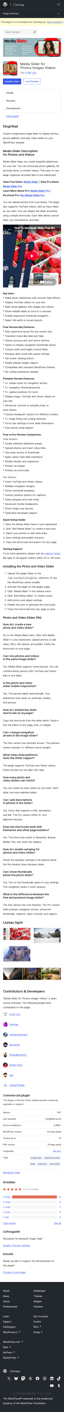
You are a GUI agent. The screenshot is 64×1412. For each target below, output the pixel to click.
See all (57, 1223)
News (6, 1296)
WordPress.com (13, 1341)
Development (13, 108)
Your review (9, 1223)
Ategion (37, 1301)
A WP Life (30, 72)
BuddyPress (11, 1357)
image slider (36, 1158)
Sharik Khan (15, 1065)
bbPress (9, 1352)
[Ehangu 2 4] (57, 931)
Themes (37, 1296)
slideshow (42, 1164)
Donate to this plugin (14, 1272)
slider (32, 1164)
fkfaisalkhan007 (18, 1054)
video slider (54, 1164)
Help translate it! (55, 22)
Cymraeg (15, 1371)
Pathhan (13, 1024)
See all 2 (57, 1151)
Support (7, 1321)
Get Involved (40, 1316)
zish (11, 1075)
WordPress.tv (12, 1332)
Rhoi (37, 1326)
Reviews (10, 100)
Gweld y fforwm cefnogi (16, 1245)
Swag (38, 1332)
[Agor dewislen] (59, 4)
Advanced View (11, 1172)
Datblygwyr (9, 1326)
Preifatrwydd (10, 1306)
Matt (7, 1347)
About (6, 1290)
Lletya (6, 1301)
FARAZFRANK (17, 1085)
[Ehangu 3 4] (26, 949)
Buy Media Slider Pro (32, 195)
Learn (6, 1316)
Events (37, 1321)
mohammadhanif (18, 1034)
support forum (52, 553)
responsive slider (52, 1158)
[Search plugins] (35, 32)
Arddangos (39, 1290)
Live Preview (32, 81)
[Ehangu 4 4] (57, 968)
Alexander (14, 1044)
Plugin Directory (11, 13)
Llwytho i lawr (12, 81)
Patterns (38, 1306)
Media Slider (31, 181)
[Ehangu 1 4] (26, 931)
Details (10, 92)
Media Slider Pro (12, 186)
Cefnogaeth (12, 116)
